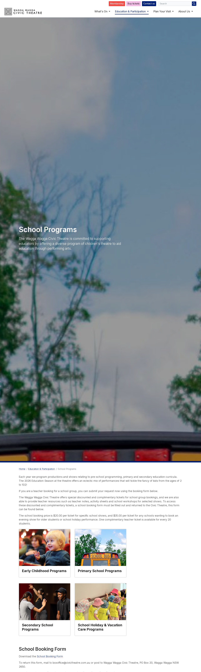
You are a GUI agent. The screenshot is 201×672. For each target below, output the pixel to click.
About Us (184, 11)
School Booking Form (50, 656)
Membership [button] (117, 3)
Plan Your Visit (162, 11)
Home (22, 468)
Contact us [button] (149, 3)
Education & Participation (130, 11)
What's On (101, 11)
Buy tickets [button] (133, 3)
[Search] (194, 3)
